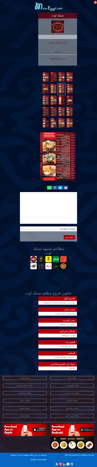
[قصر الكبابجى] (41, 259)
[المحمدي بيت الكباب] (56, 266)
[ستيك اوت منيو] (69, 77)
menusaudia (42, 460)
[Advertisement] (48, 208)
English (33, 460)
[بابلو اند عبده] (41, 266)
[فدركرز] (33, 266)
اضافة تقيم (69, 237)
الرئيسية (44, 455)
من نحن (37, 455)
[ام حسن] (56, 259)
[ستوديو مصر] (33, 259)
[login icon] (95, 2)
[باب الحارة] (63, 259)
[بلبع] (63, 266)
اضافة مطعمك (28, 455)
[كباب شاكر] (48, 266)
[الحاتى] (48, 259)
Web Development (72, 455)
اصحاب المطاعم (16, 455)
